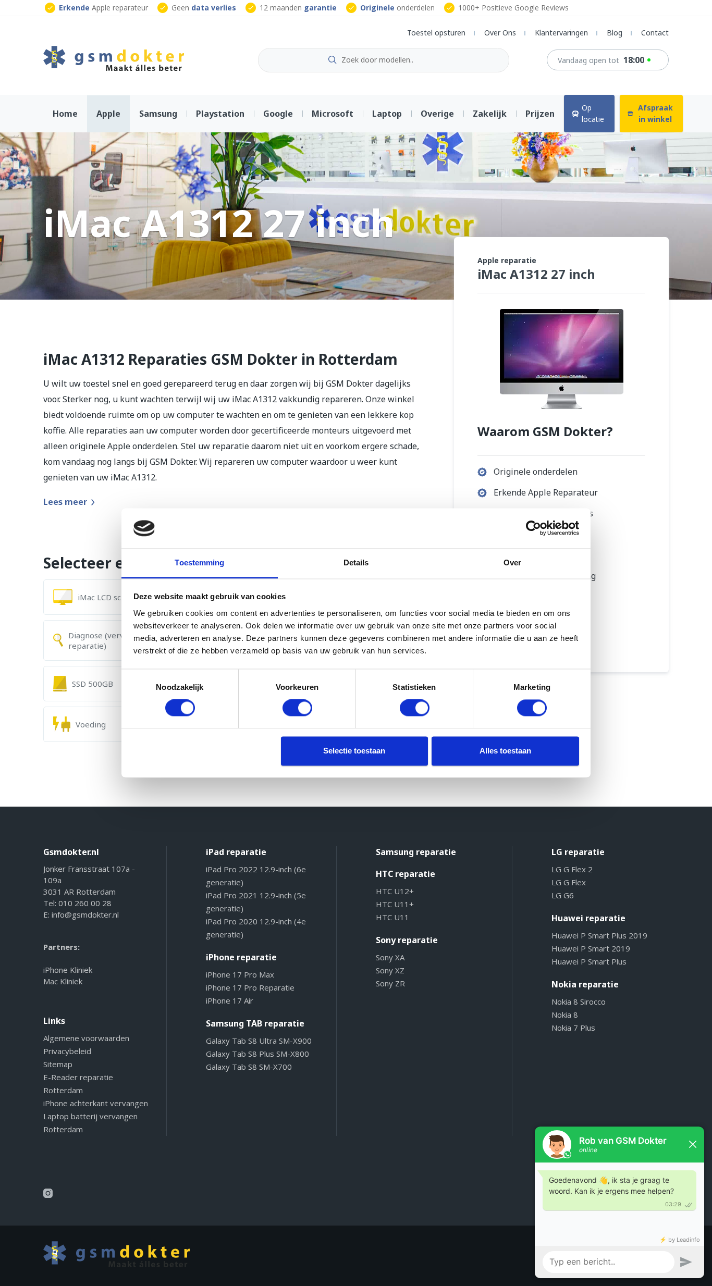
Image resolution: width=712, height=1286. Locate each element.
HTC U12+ (395, 891)
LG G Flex (568, 882)
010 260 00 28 (85, 903)
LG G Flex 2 (572, 869)
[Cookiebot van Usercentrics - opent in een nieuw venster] (533, 528)
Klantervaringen (561, 33)
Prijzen (540, 113)
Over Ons (500, 33)
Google (278, 113)
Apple (108, 113)
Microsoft (332, 113)
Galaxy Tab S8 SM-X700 (249, 1066)
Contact (655, 33)
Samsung (158, 113)
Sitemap (57, 1064)
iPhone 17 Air (229, 1000)
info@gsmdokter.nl (85, 914)
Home (65, 113)
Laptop (387, 113)
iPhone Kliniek (67, 969)
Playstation (220, 113)
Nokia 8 (564, 1014)
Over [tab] (512, 562)
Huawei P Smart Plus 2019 (599, 935)
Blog (614, 33)
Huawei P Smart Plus (589, 961)
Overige (437, 113)
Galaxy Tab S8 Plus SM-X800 (257, 1053)
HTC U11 (392, 917)
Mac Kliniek (62, 981)
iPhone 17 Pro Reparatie (250, 987)
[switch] (297, 708)
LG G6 (562, 895)
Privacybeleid (67, 1051)
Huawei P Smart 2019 (590, 948)
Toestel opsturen (436, 33)
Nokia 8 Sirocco (578, 1001)
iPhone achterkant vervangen (95, 1103)
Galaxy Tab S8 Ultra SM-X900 (259, 1040)
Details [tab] (356, 562)
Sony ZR (390, 983)
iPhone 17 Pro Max (240, 974)
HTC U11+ (395, 904)
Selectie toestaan (354, 750)
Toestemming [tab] (199, 562)
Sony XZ (390, 970)
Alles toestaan (505, 750)
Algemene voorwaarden (86, 1038)
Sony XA (390, 957)
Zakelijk (490, 113)
